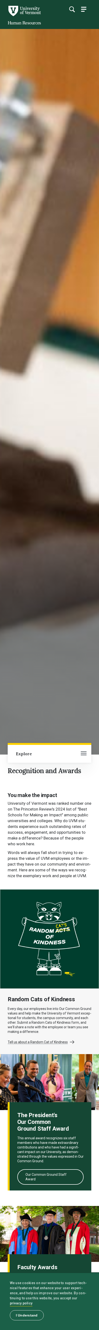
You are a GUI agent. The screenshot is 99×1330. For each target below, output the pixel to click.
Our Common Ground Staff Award (46, 1177)
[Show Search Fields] (72, 9)
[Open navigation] (83, 753)
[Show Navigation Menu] (83, 9)
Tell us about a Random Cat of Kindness (38, 1042)
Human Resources (24, 22)
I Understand (27, 1315)
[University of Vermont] (24, 15)
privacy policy (21, 1303)
